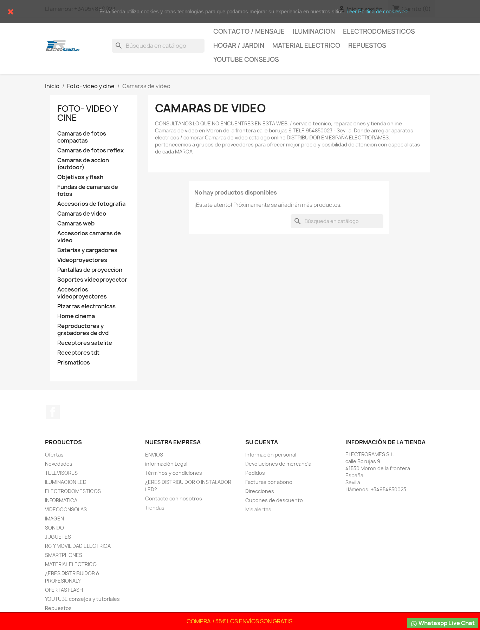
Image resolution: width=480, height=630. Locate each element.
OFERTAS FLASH (64, 589)
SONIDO (54, 527)
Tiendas (154, 507)
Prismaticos (73, 362)
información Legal (166, 463)
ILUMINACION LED (65, 482)
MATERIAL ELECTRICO (306, 45)
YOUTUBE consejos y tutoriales (82, 599)
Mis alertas (258, 509)
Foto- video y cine (87, 113)
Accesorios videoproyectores (82, 293)
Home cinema (76, 316)
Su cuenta (261, 442)
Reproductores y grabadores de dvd (83, 329)
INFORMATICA (61, 500)
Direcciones (259, 491)
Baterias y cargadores (87, 250)
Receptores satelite (84, 343)
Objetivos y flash (80, 177)
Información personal (270, 454)
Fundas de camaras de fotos (87, 190)
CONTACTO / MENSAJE (249, 31)
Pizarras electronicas (86, 306)
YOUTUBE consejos (246, 59)
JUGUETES (58, 536)
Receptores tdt (78, 352)
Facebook (53, 412)
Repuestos (367, 45)
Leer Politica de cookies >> (377, 11)
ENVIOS (154, 454)
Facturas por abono (268, 482)
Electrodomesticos (379, 31)
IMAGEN (54, 518)
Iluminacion (314, 31)
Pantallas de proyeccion (89, 270)
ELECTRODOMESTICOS (73, 491)
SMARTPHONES (63, 555)
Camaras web (76, 223)
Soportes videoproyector (92, 279)
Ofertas (54, 454)
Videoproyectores (82, 260)
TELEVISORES (61, 473)
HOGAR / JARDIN (238, 45)
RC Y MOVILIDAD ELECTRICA (78, 546)
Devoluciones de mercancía (278, 463)
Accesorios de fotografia (91, 204)
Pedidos (255, 473)
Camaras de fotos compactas (81, 137)
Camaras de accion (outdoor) (83, 164)
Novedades (58, 463)
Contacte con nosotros (173, 498)
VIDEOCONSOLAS (66, 509)
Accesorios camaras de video (89, 237)
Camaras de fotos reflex (90, 150)
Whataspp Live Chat (446, 623)
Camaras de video (81, 213)
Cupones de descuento (274, 500)
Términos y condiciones (173, 473)
